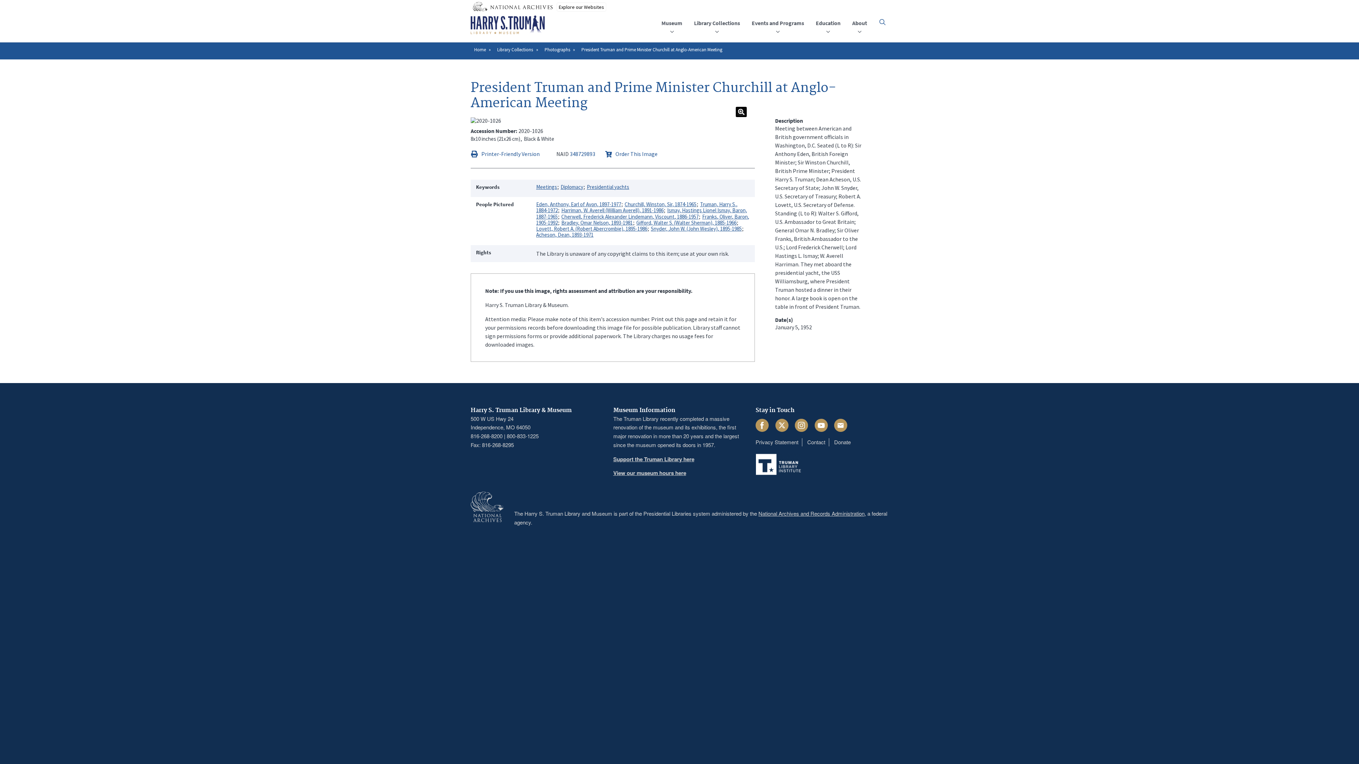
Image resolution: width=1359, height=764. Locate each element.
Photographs (557, 50)
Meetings (546, 187)
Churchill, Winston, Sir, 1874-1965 (660, 204)
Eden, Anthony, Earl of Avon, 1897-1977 (578, 204)
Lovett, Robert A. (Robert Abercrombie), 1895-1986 (591, 228)
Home (480, 50)
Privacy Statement (777, 442)
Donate (842, 442)
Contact (816, 442)
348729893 (582, 153)
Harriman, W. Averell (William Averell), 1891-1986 (612, 210)
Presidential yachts (608, 187)
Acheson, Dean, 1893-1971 (565, 234)
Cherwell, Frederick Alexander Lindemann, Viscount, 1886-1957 (630, 216)
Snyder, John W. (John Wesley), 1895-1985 (696, 228)
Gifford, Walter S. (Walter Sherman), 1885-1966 (686, 222)
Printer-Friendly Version (510, 153)
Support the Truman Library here (653, 459)
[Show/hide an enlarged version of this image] (741, 112)
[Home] (508, 25)
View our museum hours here (649, 473)
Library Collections (515, 50)
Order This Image (636, 153)
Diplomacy (572, 187)
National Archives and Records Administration (811, 513)
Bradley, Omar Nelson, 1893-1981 (597, 222)
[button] (882, 22)
